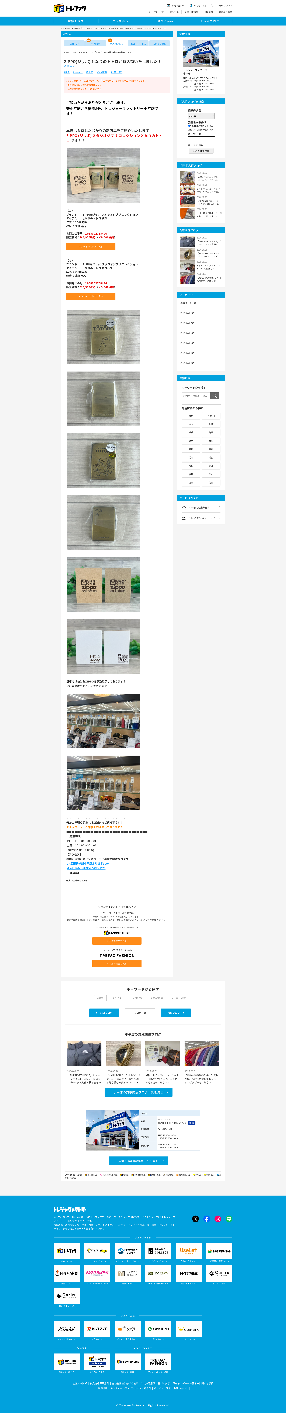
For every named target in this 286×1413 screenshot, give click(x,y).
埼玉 (191, 424)
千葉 (191, 432)
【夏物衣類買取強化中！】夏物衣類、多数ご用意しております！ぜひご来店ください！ (201, 1078)
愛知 (211, 466)
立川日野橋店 (140, 1174)
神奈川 (211, 415)
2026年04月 (187, 353)
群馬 (211, 432)
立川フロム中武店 (110, 1174)
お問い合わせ (181, 1388)
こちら (98, 84)
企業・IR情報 (191, 12)
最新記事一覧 (188, 303)
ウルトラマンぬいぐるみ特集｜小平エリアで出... (208, 190)
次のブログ (174, 1012)
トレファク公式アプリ (201, 518)
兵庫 (191, 457)
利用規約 (103, 1388)
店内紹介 (95, 43)
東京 (191, 415)
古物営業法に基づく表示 (125, 1383)
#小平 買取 (116, 72)
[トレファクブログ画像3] (103, 425)
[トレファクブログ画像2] (103, 364)
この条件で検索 (201, 151)
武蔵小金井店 (184, 1174)
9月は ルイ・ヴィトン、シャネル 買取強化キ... (209, 267)
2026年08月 (187, 313)
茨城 (211, 424)
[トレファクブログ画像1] (103, 202)
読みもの (174, 12)
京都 (211, 449)
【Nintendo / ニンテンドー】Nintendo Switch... (209, 202)
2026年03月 (187, 363)
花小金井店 (92, 1174)
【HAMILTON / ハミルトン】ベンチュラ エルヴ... (208, 255)
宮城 (191, 466)
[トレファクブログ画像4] (103, 487)
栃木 (191, 441)
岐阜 (191, 474)
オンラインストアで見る (91, 246)
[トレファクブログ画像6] (103, 611)
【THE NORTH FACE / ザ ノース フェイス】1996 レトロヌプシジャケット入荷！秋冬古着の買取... (84, 1078)
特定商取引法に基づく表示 (155, 1383)
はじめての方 (200, 5)
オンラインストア (224, 5)
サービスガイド (156, 12)
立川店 (198, 1174)
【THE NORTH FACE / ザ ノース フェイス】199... (209, 243)
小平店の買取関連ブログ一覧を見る (139, 1092)
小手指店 (210, 1174)
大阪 (211, 441)
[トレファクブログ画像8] (103, 748)
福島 (211, 457)
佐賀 (211, 482)
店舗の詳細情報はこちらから (138, 1161)
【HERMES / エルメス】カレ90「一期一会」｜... (209, 214)
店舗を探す (76, 21)
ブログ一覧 (140, 1012)
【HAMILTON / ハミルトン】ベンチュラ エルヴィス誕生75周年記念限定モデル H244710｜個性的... (123, 1078)
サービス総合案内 (199, 507)
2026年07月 (187, 323)
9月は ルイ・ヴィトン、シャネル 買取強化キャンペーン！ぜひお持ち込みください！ (162, 1078)
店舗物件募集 (225, 12)
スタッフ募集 (159, 43)
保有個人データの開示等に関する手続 (193, 1383)
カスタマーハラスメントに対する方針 (131, 1388)
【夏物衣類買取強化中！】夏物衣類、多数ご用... (209, 279)
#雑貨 (67, 72)
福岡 (191, 482)
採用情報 (208, 12)
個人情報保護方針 (99, 1383)
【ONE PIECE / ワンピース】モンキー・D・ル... (208, 178)
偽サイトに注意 (162, 1388)
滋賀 (191, 449)
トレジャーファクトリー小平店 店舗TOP (106, 28)
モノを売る (121, 21)
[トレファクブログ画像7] (103, 673)
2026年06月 (187, 333)
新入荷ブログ (209, 21)
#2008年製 (102, 72)
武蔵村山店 (156, 1174)
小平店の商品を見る (117, 940)
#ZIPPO (89, 72)
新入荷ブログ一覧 (82, 28)
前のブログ (106, 1012)
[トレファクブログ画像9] (103, 810)
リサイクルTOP (67, 28)
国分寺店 (170, 1174)
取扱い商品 (165, 21)
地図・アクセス (138, 43)
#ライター (78, 72)
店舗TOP (74, 43)
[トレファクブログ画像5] (103, 549)
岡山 (211, 474)
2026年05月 (187, 343)
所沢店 (126, 1174)
